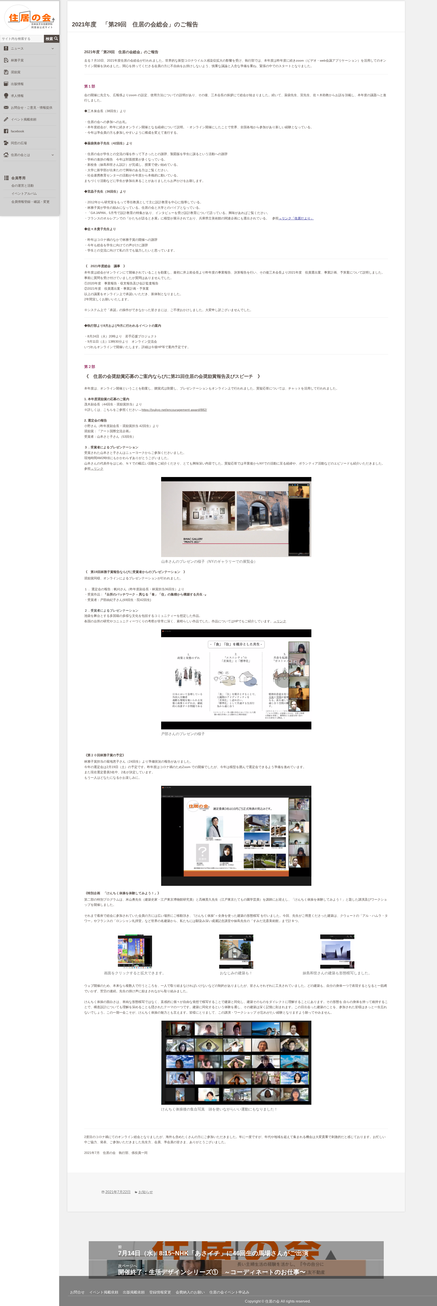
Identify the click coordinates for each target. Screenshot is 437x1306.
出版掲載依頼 (134, 1292)
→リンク (97, 468)
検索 (49, 38)
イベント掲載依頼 (23, 119)
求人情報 (17, 96)
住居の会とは (20, 155)
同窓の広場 (19, 143)
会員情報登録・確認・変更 (30, 201)
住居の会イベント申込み (229, 1292)
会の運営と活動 (22, 185)
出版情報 (17, 84)
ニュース (17, 48)
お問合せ (77, 1292)
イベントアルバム (24, 193)
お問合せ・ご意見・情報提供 (31, 107)
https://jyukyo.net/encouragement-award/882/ (174, 410)
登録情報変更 (160, 1292)
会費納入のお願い (190, 1292)
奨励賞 (15, 72)
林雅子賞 (17, 60)
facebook (17, 131)
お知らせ (145, 1192)
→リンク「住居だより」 (296, 218)
